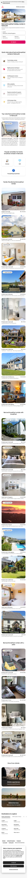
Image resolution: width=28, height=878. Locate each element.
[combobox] (13, 33)
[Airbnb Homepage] (3, 7)
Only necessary (13, 866)
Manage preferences (13, 869)
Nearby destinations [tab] (6, 816)
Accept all (13, 862)
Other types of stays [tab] (16, 816)
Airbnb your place (20, 7)
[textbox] (7, 38)
